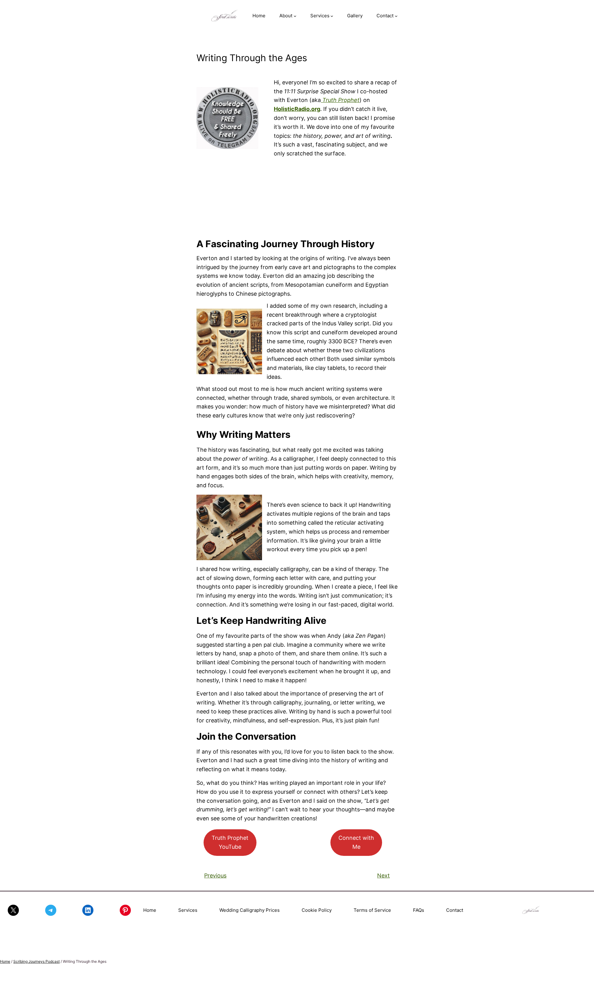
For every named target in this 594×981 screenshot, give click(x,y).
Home (149, 910)
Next (383, 875)
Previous (215, 875)
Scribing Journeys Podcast (36, 961)
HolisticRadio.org (297, 109)
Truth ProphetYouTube (230, 842)
